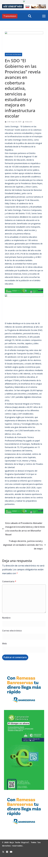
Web (4, 643)
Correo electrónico (12, 630)
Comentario (9, 581)
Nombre (6, 617)
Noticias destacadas (13, 54)
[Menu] (44, 16)
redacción (28, 122)
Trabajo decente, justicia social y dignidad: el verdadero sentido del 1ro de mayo (23, 545)
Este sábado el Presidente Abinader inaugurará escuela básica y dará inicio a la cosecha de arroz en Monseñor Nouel (25, 529)
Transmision (9, 16)
